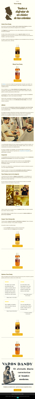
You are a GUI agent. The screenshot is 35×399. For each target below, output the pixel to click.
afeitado (3, 84)
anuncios (18, 206)
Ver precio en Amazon (17, 245)
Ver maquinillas (17, 390)
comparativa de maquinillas (24, 150)
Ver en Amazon (17, 59)
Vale (17, 397)
